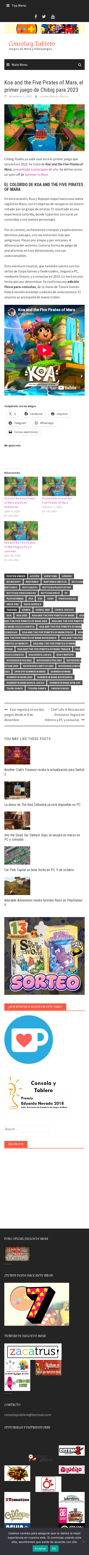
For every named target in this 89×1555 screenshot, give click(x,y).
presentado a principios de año (35, 169)
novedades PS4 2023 (19, 660)
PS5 (40, 598)
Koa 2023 (21, 615)
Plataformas (15, 598)
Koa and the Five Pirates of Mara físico (47, 632)
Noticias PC (29, 587)
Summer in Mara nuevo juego (25, 682)
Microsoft (13, 581)
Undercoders (60, 688)
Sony (50, 598)
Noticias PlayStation (56, 587)
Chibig (26, 609)
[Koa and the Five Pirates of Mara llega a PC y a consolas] (21, 530)
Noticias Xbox (50, 593)
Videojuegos (67, 598)
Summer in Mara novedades (54, 677)
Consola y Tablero (32, 44)
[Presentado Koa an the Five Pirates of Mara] (59, 486)
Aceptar (40, 1548)
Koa (8, 615)
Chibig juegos (64, 609)
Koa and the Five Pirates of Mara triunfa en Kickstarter (20, 502)
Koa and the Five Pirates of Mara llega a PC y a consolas (20, 547)
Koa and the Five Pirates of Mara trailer (43, 649)
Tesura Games (37, 688)
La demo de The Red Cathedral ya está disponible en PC (42, 805)
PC (66, 593)
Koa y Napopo (65, 654)
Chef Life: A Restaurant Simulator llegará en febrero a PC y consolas (65, 714)
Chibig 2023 (42, 609)
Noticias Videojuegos (21, 593)
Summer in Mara (61, 671)
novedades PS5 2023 (49, 660)
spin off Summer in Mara (30, 671)
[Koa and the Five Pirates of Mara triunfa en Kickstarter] (21, 486)
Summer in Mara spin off (64, 682)
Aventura (50, 576)
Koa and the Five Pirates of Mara (53, 615)
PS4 (31, 598)
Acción (34, 576)
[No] (83, 1541)
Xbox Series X (32, 604)
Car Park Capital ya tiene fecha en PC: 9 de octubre (39, 870)
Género (67, 576)
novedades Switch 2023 (38, 666)
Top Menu (19, 5)
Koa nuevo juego (40, 654)
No (54, 1548)
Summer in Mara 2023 (19, 677)
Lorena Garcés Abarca (54, 96)
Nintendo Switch (55, 581)
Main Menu (19, 64)
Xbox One (12, 604)
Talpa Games (14, 688)
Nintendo (32, 581)
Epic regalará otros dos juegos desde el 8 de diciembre (24, 714)
